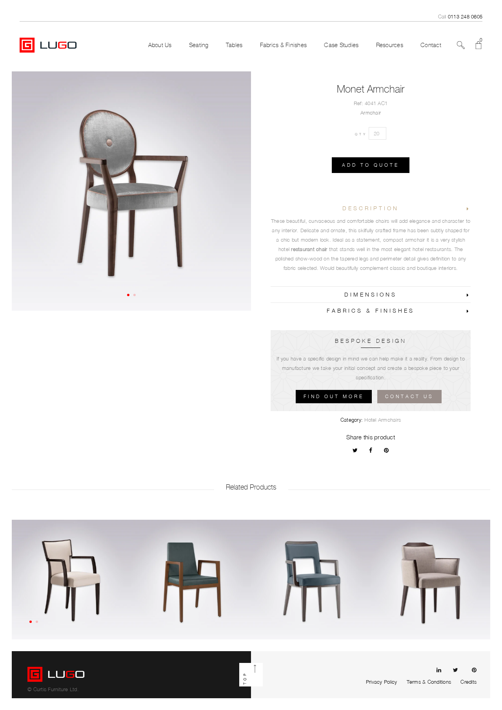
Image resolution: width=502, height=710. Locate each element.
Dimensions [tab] (370, 294)
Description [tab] (370, 208)
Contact (430, 45)
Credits (468, 682)
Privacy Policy (381, 682)
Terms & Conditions (429, 682)
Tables (234, 45)
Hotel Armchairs (382, 420)
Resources (389, 45)
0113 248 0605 (465, 16)
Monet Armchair (370, 89)
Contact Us (409, 396)
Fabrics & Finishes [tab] (371, 310)
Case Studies (341, 45)
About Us (160, 45)
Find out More (334, 396)
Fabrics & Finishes (283, 45)
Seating (199, 45)
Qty (361, 134)
